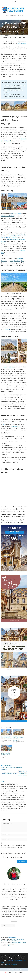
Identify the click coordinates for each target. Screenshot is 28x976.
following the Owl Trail (7, 216)
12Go (5, 944)
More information (22, 43)
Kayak (8, 944)
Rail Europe (13, 944)
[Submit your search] (13, 925)
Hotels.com (3, 940)
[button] (7, 106)
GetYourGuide (14, 942)
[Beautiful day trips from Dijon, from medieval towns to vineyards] (6, 748)
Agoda (18, 939)
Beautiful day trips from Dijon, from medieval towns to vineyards (6, 753)
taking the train (16, 426)
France (24, 37)
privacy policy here (11, 964)
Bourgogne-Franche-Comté (9, 37)
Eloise (2, 781)
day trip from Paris (15, 261)
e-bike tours (7, 329)
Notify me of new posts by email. (12, 857)
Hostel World (14, 940)
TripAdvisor (24, 942)
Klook (2, 944)
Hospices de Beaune (9, 367)
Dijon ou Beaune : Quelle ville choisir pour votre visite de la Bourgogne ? (18, 738)
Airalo (9, 945)
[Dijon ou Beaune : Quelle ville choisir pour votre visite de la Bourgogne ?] (18, 732)
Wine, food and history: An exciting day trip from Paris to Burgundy (6, 737)
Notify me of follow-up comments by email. (13, 853)
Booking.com (13, 939)
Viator (19, 942)
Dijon (22, 261)
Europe (19, 37)
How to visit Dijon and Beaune (13, 94)
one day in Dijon (16, 213)
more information (12, 937)
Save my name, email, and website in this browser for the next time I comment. (13, 846)
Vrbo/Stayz (9, 940)
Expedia (22, 939)
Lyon (4, 424)
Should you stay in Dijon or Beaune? (14, 96)
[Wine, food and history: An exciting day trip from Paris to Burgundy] (6, 732)
